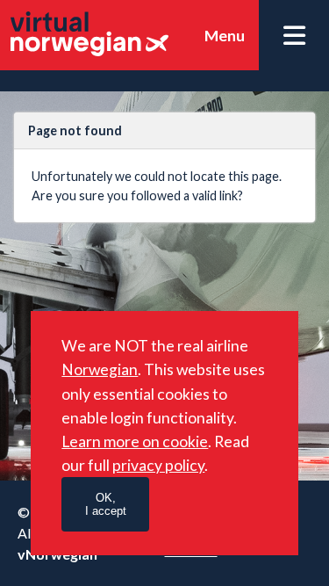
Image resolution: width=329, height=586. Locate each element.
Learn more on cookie (134, 441)
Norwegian (99, 369)
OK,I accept (105, 504)
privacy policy (158, 465)
